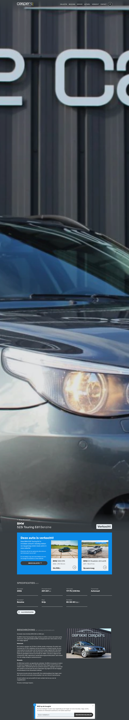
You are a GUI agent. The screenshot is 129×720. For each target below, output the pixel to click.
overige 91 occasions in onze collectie (32, 558)
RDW (77, 602)
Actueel (87, 4)
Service (79, 4)
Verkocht (95, 4)
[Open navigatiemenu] (110, 4)
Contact (103, 4)
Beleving (72, 4)
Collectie (63, 4)
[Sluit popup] (93, 706)
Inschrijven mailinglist (84, 715)
